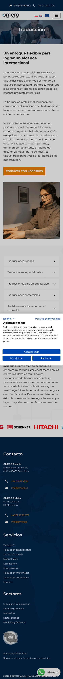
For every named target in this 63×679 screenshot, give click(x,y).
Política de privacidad (47, 318)
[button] (9, 319)
